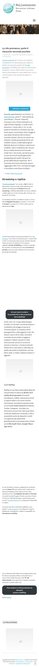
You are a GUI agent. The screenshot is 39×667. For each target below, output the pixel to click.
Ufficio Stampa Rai (16, 173)
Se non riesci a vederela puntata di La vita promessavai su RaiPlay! (19, 314)
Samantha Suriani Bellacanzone (22, 54)
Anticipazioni (6, 56)
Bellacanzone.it (19, 659)
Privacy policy (20, 661)
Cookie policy (28, 661)
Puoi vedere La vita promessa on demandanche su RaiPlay (19, 590)
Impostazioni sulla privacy (22, 663)
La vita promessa (8, 60)
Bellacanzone (26, 5)
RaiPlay (9, 597)
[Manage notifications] (35, 663)
